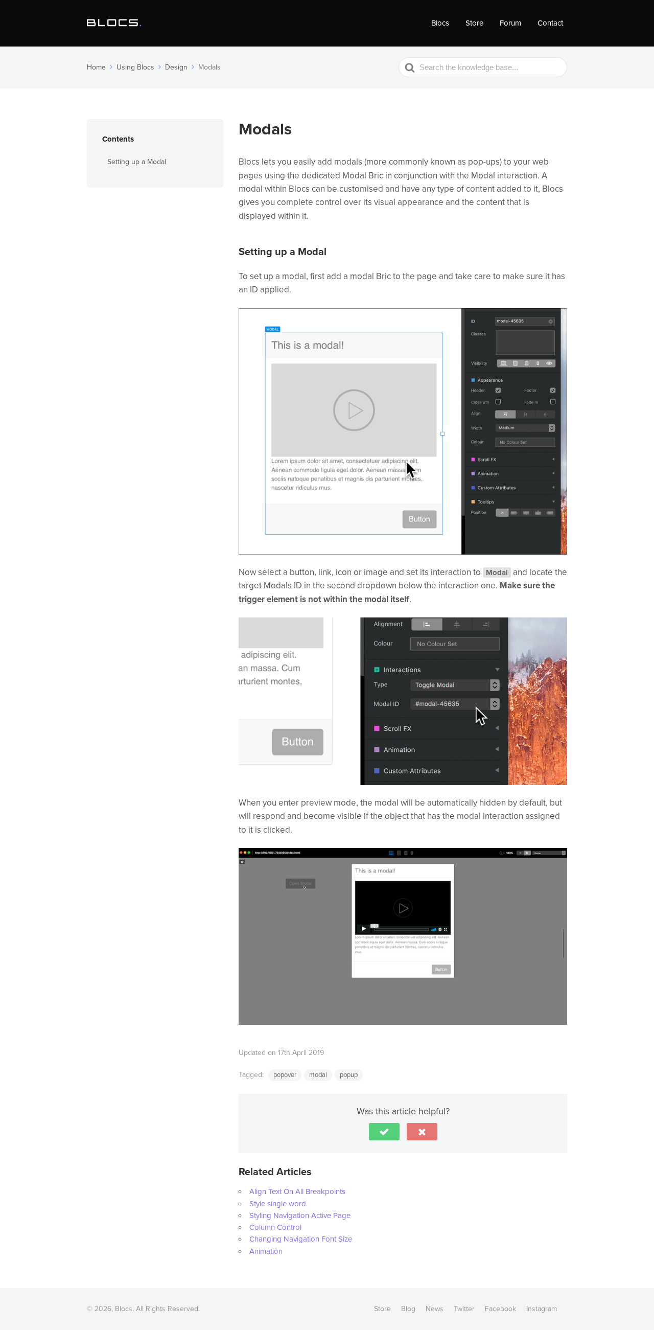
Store (474, 23)
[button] (384, 1131)
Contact (550, 23)
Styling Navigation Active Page (300, 1215)
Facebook (500, 1308)
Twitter (464, 1308)
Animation (266, 1251)
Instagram (541, 1308)
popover (284, 1075)
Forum (510, 23)
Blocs (440, 23)
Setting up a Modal (136, 161)
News (434, 1308)
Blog (408, 1308)
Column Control (275, 1227)
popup (349, 1075)
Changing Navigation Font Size (300, 1239)
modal (318, 1075)
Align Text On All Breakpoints (297, 1191)
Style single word (277, 1203)
